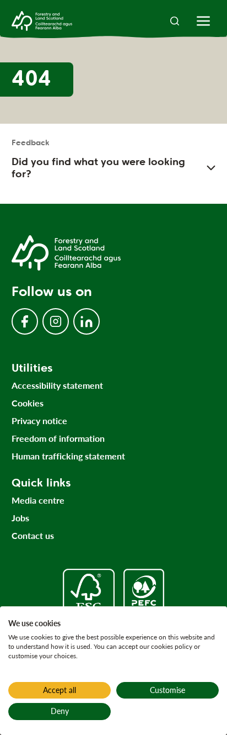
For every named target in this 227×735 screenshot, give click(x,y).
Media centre (38, 500)
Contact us (33, 535)
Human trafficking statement (68, 456)
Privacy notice (39, 420)
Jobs (20, 517)
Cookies (28, 403)
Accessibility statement (57, 385)
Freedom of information (58, 438)
